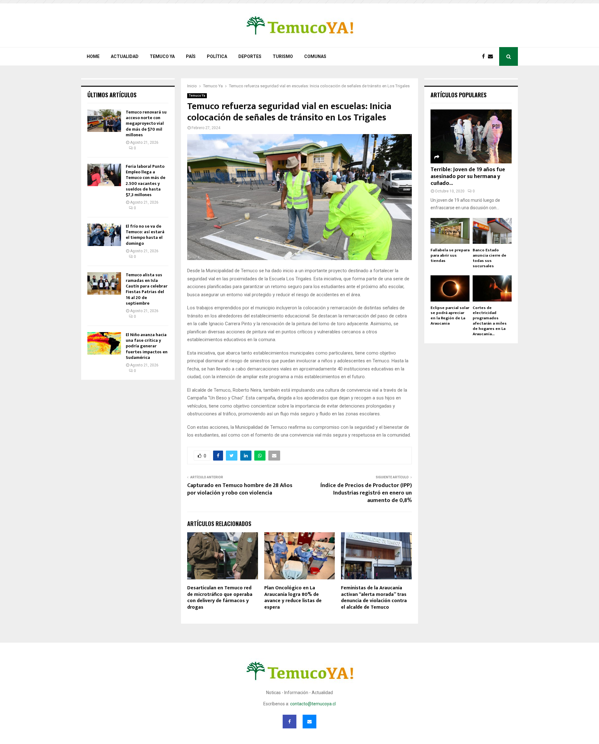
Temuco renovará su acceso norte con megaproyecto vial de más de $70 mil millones (146, 123)
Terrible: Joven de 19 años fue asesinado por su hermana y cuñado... (468, 176)
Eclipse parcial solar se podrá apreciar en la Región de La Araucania (450, 315)
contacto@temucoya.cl (313, 703)
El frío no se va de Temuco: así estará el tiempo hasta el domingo (145, 235)
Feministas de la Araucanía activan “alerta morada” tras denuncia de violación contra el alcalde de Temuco (374, 597)
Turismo (283, 56)
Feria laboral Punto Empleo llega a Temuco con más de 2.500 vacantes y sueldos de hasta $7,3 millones (145, 180)
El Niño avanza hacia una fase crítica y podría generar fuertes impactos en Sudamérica (147, 346)
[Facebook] (485, 56)
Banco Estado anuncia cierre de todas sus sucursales (489, 258)
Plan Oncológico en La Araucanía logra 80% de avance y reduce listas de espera (293, 597)
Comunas (315, 56)
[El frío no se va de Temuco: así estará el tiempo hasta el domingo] (104, 235)
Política (217, 56)
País (191, 56)
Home (93, 56)
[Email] (492, 56)
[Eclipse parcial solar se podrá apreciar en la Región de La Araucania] (450, 288)
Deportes (249, 56)
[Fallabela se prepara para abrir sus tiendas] (450, 231)
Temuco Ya (162, 56)
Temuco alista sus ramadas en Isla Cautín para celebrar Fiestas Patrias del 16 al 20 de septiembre (147, 289)
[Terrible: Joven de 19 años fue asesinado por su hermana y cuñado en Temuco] (471, 136)
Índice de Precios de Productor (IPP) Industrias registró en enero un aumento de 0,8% (366, 493)
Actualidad (125, 56)
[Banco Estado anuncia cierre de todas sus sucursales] (492, 231)
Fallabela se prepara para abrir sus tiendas (450, 255)
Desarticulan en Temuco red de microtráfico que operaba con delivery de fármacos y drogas (219, 597)
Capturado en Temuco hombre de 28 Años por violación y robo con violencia (239, 489)
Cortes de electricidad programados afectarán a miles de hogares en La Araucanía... (490, 320)
